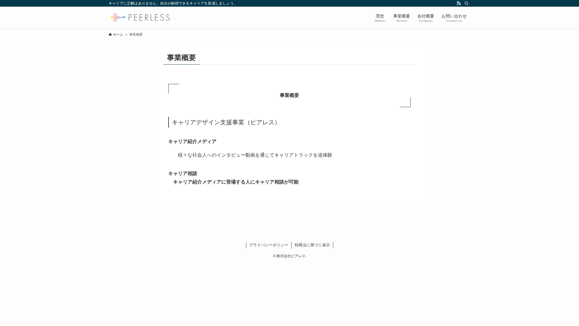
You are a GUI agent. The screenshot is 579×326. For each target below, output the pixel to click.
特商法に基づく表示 (312, 245)
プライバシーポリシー (268, 245)
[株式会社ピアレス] (140, 17)
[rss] (459, 3)
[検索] (466, 3)
